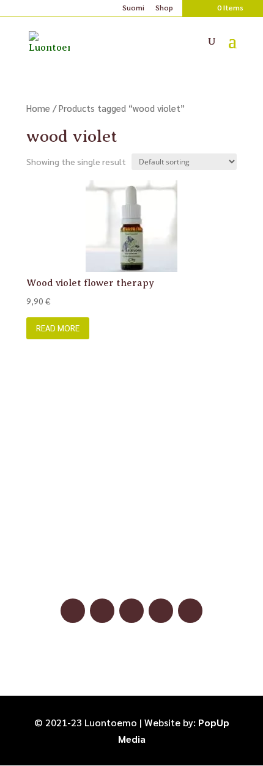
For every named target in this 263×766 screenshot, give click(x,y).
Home (38, 108)
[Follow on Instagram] (102, 610)
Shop (164, 8)
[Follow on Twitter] (190, 610)
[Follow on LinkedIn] (161, 610)
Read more (58, 327)
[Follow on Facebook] (73, 610)
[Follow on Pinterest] (131, 610)
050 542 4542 (131, 554)
